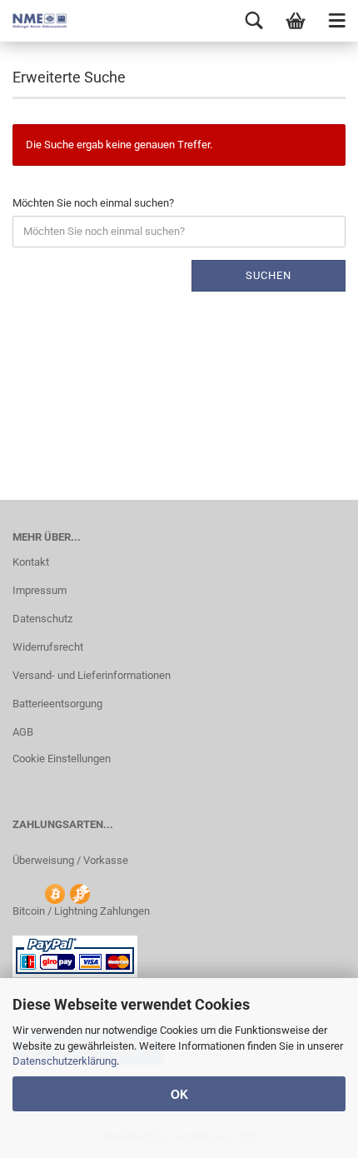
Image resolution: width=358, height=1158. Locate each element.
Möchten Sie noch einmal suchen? (93, 203)
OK (179, 1094)
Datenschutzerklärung (64, 1061)
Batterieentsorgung (57, 703)
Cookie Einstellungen (61, 758)
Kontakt (30, 562)
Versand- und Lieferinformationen (91, 675)
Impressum (39, 590)
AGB (22, 732)
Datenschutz (42, 618)
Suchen (268, 275)
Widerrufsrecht (47, 647)
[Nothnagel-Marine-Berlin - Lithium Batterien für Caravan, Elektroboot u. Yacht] (33, 21)
